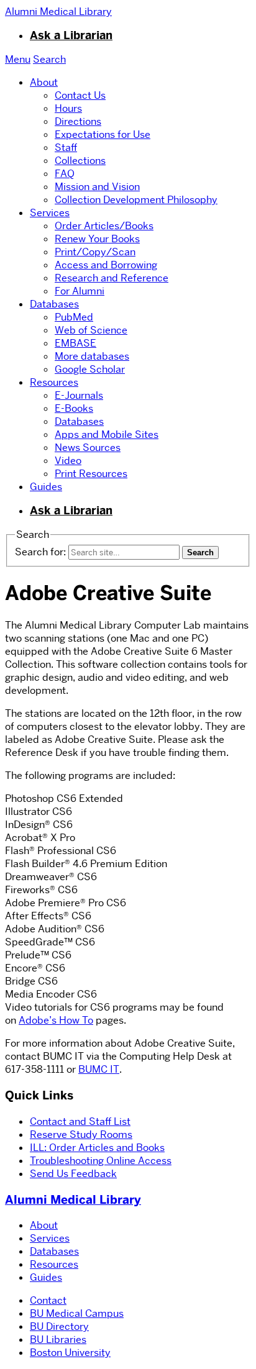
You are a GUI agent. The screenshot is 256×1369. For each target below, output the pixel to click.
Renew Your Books (97, 238)
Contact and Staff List (80, 1121)
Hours (68, 108)
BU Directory (59, 1326)
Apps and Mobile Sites (106, 434)
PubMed (74, 317)
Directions (78, 121)
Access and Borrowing (106, 264)
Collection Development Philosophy (136, 199)
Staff (66, 147)
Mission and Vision (97, 186)
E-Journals (79, 395)
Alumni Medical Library (73, 1200)
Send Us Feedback (73, 1173)
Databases (54, 304)
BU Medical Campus (77, 1313)
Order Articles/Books (104, 225)
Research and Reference (111, 277)
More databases (92, 356)
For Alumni (79, 291)
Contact (48, 1300)
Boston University (70, 1352)
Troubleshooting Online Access (100, 1160)
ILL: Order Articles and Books (97, 1147)
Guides (46, 486)
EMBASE (75, 343)
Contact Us (80, 95)
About (44, 82)
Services (50, 212)
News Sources (88, 447)
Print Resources (91, 473)
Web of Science (91, 330)
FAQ (65, 173)
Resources (54, 382)
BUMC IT (98, 1069)
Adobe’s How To (56, 1020)
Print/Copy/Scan (95, 251)
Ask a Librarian (71, 35)
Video (68, 460)
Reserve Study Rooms (81, 1134)
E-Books (74, 408)
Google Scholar (90, 369)
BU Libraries (58, 1339)
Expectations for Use (102, 134)
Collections (80, 160)
